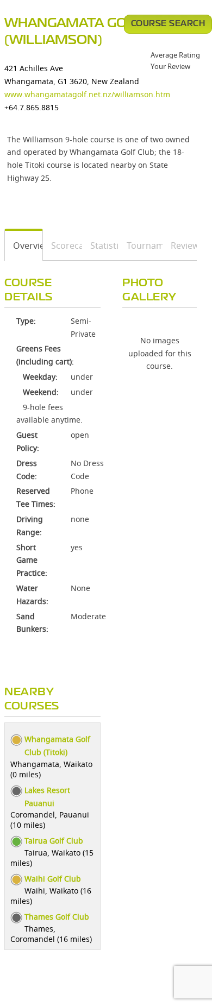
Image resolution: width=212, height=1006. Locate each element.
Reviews (180, 246)
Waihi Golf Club (52, 878)
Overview (24, 246)
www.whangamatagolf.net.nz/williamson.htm (87, 94)
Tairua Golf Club (53, 840)
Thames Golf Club (56, 916)
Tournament (141, 246)
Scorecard (62, 246)
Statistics (100, 246)
